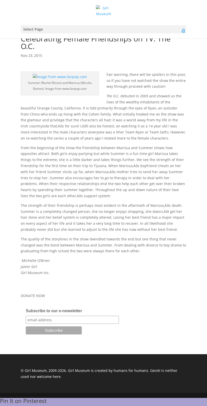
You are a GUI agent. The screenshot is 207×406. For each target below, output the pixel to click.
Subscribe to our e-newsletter (54, 311)
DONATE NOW (33, 295)
